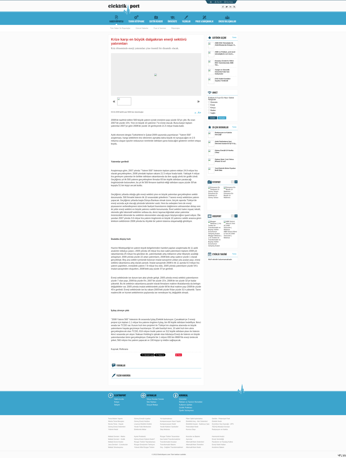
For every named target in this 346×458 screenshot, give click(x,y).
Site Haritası (151, 402)
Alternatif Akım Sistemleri (195, 442)
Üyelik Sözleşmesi (186, 410)
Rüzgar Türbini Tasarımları (169, 436)
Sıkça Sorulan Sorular (155, 399)
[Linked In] (231, 8)
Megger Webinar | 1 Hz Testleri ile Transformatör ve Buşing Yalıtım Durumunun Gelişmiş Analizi (214, 241)
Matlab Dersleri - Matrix (116, 436)
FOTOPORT (216, 182)
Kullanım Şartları (185, 405)
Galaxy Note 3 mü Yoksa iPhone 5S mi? (224, 160)
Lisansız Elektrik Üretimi (143, 424)
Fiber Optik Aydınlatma (194, 418)
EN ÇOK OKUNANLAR (220, 127)
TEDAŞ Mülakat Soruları (221, 427)
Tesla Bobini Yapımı (115, 418)
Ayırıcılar (189, 439)
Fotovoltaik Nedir (192, 427)
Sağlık (212, 113)
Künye (116, 402)
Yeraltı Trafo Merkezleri (142, 427)
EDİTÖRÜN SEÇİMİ (219, 38)
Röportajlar (175, 28)
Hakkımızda (119, 399)
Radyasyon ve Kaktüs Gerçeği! (223, 134)
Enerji (212, 105)
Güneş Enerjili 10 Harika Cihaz (224, 151)
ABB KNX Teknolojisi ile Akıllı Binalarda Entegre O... (225, 44)
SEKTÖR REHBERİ (156, 21)
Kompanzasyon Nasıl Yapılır (170, 421)
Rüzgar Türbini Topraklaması (144, 442)
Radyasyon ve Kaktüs (220, 429)
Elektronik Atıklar (140, 429)
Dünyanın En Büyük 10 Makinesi (228, 195)
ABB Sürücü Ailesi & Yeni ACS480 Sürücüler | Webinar (230, 235)
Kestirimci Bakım (218, 447)
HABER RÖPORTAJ (116, 21)
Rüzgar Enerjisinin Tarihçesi (144, 444)
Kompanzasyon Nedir (168, 424)
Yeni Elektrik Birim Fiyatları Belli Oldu (225, 169)
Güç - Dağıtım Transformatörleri (171, 447)
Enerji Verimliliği (218, 439)
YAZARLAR (186, 21)
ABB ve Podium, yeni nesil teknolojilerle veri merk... (225, 53)
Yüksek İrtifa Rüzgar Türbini (144, 447)
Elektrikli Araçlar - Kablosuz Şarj (197, 424)
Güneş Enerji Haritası (142, 421)
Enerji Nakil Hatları (219, 444)
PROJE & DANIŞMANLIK (204, 21)
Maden (213, 110)
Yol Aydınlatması (166, 418)
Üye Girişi (229, 2)
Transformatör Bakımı (168, 444)
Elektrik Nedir (217, 421)
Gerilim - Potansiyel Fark (221, 418)
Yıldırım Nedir (113, 429)
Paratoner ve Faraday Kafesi (222, 442)
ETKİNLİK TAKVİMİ (219, 254)
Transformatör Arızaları (168, 442)
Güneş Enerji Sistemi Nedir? (144, 439)
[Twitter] (227, 8)
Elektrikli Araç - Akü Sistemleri (197, 421)
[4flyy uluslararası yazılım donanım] (342, 455)
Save (179, 355)
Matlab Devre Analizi (115, 442)
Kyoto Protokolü (140, 436)
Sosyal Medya (152, 405)
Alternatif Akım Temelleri (195, 444)
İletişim (117, 405)
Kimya (212, 108)
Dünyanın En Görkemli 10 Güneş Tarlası (213, 195)
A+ (199, 112)
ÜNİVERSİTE (172, 21)
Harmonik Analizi (218, 436)
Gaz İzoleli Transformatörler (170, 439)
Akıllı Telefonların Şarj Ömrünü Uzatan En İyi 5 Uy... (226, 143)
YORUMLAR (120, 365)
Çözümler (183, 399)
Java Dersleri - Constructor (118, 444)
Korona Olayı (191, 429)
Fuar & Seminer (160, 28)
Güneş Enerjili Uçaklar (142, 418)
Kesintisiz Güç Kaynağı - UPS (223, 424)
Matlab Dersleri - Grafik (116, 439)
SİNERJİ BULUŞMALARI (227, 21)
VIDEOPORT (216, 216)
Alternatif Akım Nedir (193, 447)
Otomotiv (214, 102)
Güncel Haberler (142, 28)
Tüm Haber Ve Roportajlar (120, 28)
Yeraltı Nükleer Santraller (169, 427)
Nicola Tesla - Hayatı (115, 424)
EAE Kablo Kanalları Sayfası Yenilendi (222, 80)
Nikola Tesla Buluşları (116, 421)
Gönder (212, 118)
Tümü (234, 37)
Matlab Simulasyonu (115, 447)
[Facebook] (223, 8)
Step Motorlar (165, 429)
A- (196, 113)
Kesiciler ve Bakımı (193, 436)
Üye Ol (219, 2)
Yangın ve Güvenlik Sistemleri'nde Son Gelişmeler (222, 72)
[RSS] (234, 8)
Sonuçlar (222, 118)
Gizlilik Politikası (185, 407)
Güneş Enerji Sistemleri (116, 427)
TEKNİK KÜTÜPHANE (136, 21)
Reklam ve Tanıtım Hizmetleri (190, 402)
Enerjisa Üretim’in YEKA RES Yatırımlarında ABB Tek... (224, 63)
